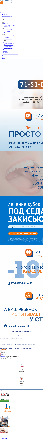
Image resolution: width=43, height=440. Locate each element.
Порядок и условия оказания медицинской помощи (10, 44)
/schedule (2, 353)
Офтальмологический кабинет (7, 31)
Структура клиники (5, 23)
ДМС (3, 47)
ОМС (3, 42)
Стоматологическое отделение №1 (8, 29)
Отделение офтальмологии (7, 37)
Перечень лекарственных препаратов (8, 45)
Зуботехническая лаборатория (7, 32)
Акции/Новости (3, 58)
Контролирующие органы (7, 26)
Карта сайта (4, 8)
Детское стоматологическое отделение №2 (9, 35)
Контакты (3, 56)
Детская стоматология (4, 14)
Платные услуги (5, 51)
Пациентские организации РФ (6, 53)
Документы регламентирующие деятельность (9, 25)
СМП (3, 49)
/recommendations (3, 356)
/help (1, 354)
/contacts (2, 355)
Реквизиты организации (4, 438)
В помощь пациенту (5, 52)
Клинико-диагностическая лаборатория (8, 38)
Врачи (2, 55)
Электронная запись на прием (6, 50)
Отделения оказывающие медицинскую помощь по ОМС (11, 46)
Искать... (1, 358)
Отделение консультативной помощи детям (7, 16)
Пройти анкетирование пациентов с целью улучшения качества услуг (9, 390)
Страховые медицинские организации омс (9, 43)
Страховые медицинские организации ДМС (9, 48)
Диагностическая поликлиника (5, 15)
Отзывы (2, 57)
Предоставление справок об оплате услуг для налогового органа (10, 54)
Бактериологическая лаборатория (8, 39)
